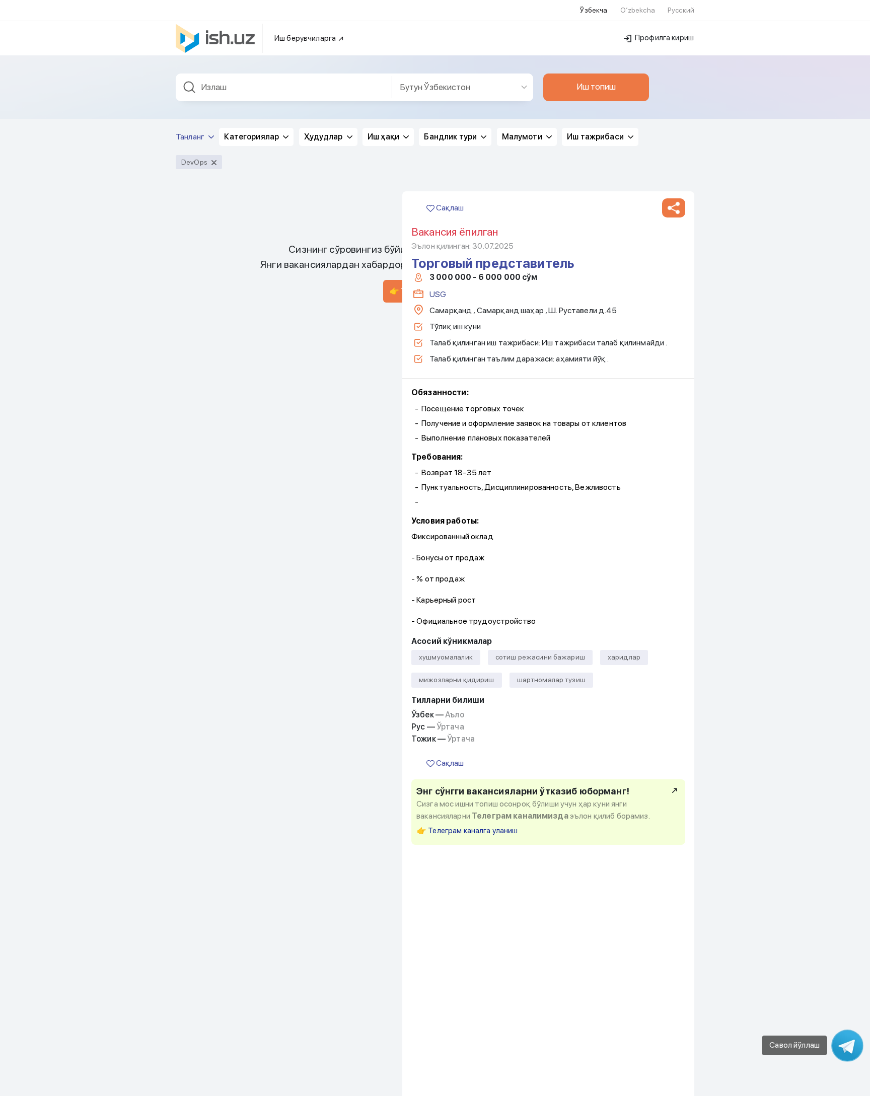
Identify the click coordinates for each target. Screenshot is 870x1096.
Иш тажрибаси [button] (596, 136)
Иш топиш (596, 87)
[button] (673, 207)
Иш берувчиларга (305, 38)
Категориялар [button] (252, 136)
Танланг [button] (191, 136)
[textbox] (284, 87)
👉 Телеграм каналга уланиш (467, 830)
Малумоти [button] (523, 136)
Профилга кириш (663, 37)
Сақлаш (449, 207)
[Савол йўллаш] (847, 1046)
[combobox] (284, 87)
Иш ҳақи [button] (384, 136)
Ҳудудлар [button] (324, 136)
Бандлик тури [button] (451, 136)
